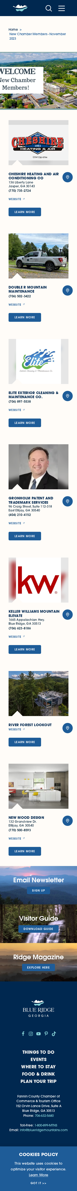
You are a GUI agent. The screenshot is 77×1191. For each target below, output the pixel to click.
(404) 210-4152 (20, 515)
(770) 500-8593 (20, 830)
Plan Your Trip (39, 1081)
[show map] (67, 177)
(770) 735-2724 (20, 191)
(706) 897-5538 (20, 401)
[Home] (20, 8)
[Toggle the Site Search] (48, 8)
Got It (36, 1183)
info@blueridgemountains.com (44, 1130)
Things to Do (38, 1052)
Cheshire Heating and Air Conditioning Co (34, 176)
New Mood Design (26, 817)
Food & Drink (38, 1074)
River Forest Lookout (30, 724)
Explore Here (38, 967)
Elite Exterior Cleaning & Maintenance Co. (33, 394)
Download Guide (38, 929)
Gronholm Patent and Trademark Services (31, 500)
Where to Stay (38, 1067)
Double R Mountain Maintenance (28, 289)
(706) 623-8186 (20, 628)
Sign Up (38, 890)
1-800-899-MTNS (45, 1125)
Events (38, 1059)
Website (15, 199)
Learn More (25, 212)
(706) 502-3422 (20, 296)
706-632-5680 (44, 1116)
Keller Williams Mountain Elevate (34, 613)
